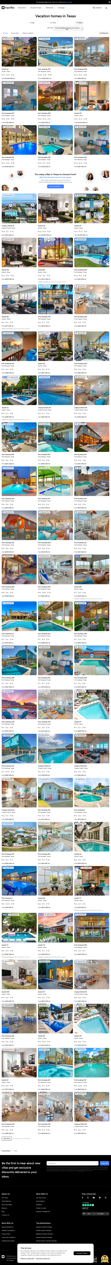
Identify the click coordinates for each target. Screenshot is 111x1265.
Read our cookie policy (28, 1258)
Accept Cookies (82, 1253)
